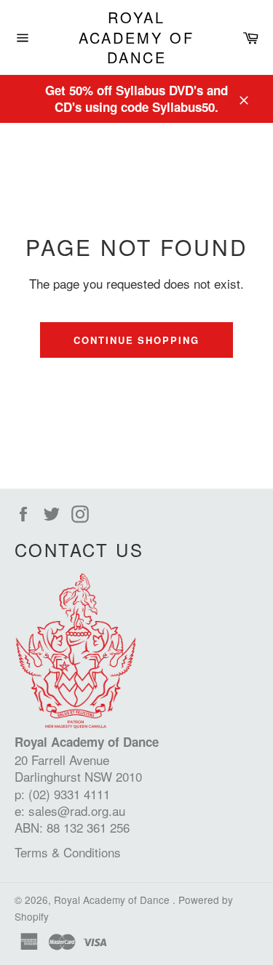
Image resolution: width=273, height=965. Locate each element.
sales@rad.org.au (76, 810)
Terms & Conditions (68, 852)
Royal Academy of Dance (136, 37)
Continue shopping (136, 340)
